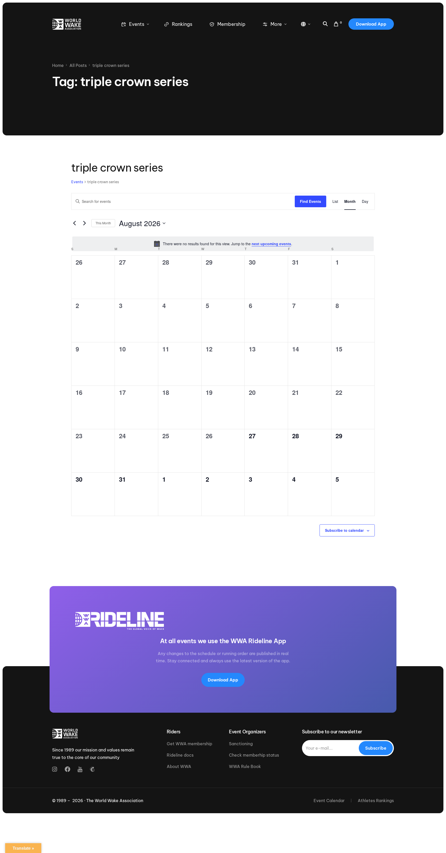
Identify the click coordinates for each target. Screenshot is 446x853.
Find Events (310, 201)
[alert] (223, 243)
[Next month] (84, 223)
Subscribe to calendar (344, 530)
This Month (103, 223)
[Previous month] (74, 223)
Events (77, 182)
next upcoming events (271, 243)
